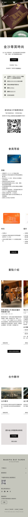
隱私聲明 (11, 509)
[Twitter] (10, 491)
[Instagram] (2, 491)
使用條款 (21, 509)
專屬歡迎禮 (12, 91)
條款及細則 (14, 441)
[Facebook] (5, 491)
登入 (16, 65)
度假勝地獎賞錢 (14, 81)
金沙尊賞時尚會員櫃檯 (14, 115)
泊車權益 (12, 88)
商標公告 (6, 509)
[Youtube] (7, 491)
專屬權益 (18, 68)
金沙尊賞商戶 (17, 76)
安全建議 (16, 509)
